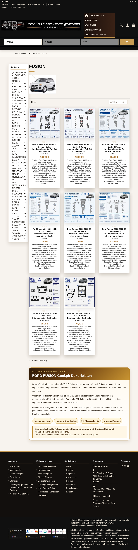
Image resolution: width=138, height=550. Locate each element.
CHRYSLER (17, 100)
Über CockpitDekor (46, 488)
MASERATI (17, 171)
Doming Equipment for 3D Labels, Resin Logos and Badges (21, 487)
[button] (97, 15)
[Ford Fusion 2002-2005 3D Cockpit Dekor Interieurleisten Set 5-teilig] (79, 292)
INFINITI (16, 140)
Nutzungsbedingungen (48, 484)
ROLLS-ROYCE (15, 203)
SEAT (14, 213)
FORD (15, 123)
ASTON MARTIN (16, 79)
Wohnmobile (15, 470)
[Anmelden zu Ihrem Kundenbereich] (127, 25)
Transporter (15, 466)
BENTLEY (16, 86)
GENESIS (16, 126)
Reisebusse (15, 477)
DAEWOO (16, 109)
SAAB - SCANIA (16, 209)
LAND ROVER (18, 163)
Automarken (71, 477)
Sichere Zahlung (54, 4)
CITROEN (16, 103)
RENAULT (16, 199)
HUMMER (16, 134)
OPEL (15, 191)
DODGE (16, 115)
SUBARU (16, 225)
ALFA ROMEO (18, 75)
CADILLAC (17, 92)
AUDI (14, 84)
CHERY (15, 95)
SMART (15, 219)
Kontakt (13, 7)
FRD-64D (114, 238)
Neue (68, 466)
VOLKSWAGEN (19, 236)
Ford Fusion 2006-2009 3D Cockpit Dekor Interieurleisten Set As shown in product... (114, 148)
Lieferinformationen (18, 4)
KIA (13, 151)
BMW (14, 89)
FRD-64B (79, 238)
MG (13, 179)
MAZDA (15, 174)
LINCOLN (16, 168)
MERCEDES (18, 177)
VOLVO (15, 239)
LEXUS (15, 165)
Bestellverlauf (72, 488)
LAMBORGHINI (19, 157)
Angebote (70, 473)
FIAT (14, 120)
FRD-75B (44, 154)
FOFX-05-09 (44, 321)
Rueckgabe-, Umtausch (36, 4)
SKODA (15, 216)
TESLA (15, 230)
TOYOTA (16, 233)
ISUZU (15, 143)
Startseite (5, 4)
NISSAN (16, 188)
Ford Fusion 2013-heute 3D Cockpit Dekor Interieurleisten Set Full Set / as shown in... (44, 148)
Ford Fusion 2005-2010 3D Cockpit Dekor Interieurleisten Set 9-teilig (44, 315)
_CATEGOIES (18, 72)
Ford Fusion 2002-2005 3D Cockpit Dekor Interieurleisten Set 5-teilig (79, 315)
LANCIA (15, 160)
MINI (14, 182)
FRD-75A (79, 154)
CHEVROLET (18, 98)
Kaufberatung (44, 470)
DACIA (15, 106)
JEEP (14, 148)
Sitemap (4, 7)
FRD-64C (44, 238)
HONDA (16, 132)
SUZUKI (16, 227)
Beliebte (69, 470)
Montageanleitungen (47, 466)
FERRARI (16, 117)
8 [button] (123, 102)
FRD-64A (114, 154)
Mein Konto (71, 484)
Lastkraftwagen (16, 473)
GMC (14, 129)
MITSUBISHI (18, 185)
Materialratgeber (45, 473)
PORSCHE (17, 196)
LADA (14, 154)
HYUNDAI (16, 137)
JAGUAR (16, 146)
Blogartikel (22, 7)
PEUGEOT (17, 194)
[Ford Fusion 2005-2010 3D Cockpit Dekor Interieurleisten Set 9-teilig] (44, 292)
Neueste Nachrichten (19, 494)
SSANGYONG (18, 222)
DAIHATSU (17, 112)
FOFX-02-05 (79, 321)
